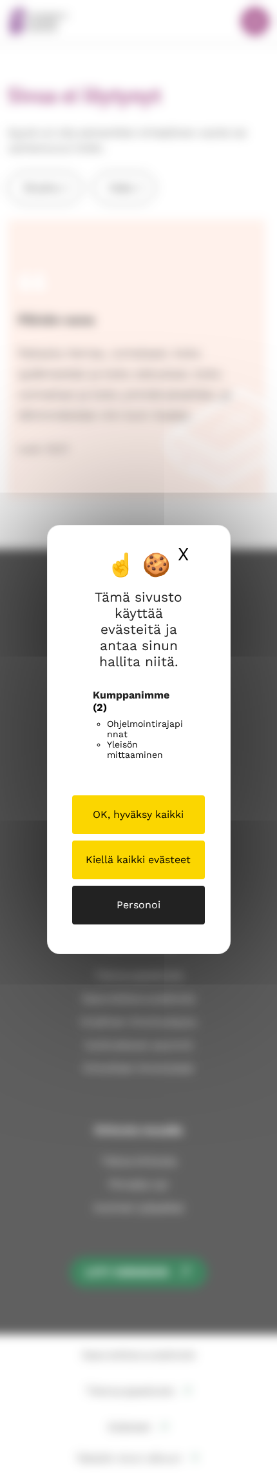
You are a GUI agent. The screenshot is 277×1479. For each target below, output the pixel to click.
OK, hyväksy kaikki (138, 814)
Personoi (138, 905)
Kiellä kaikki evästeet (138, 859)
